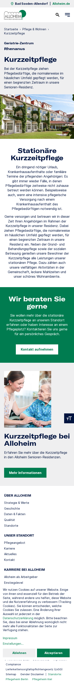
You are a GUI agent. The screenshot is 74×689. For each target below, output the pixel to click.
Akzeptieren (53, 653)
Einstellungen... (13, 643)
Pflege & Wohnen (34, 29)
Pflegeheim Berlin (17, 679)
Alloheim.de (61, 3)
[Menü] (67, 15)
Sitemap (11, 674)
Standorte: (55, 674)
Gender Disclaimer (32, 674)
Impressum (10, 638)
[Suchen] (57, 15)
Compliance (13, 664)
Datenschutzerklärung (18, 618)
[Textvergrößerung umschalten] (69, 418)
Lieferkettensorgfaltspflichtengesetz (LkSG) (34, 669)
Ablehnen (19, 653)
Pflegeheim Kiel (42, 679)
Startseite (11, 29)
